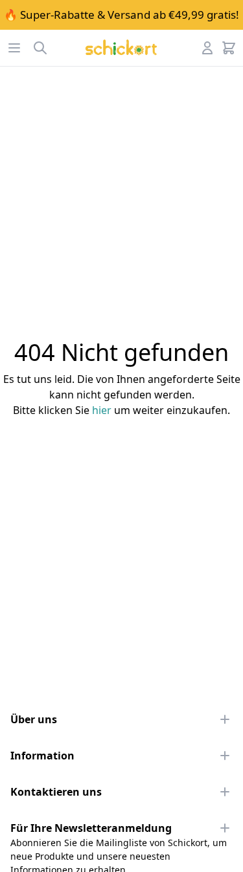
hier (101, 410)
